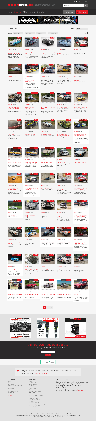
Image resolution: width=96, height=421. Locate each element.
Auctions (31, 394)
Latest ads (69, 12)
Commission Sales (12, 387)
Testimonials (11, 389)
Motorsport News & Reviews (36, 395)
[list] (85, 33)
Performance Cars (33, 398)
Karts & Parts (32, 392)
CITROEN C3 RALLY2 (45, 215)
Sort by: (72, 28)
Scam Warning (11, 394)
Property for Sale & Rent (35, 406)
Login (80, 1)
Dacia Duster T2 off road (30, 134)
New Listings (11, 384)
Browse (10, 381)
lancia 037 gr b (11, 215)
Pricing (25, 12)
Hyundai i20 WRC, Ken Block (47, 242)
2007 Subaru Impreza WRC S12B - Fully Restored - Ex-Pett (80, 136)
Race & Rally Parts (33, 382)
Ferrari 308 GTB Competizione (81, 107)
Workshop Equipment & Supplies (37, 389)
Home (10, 12)
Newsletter (40, 12)
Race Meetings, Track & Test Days (37, 404)
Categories (17, 12)
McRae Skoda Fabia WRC (79, 52)
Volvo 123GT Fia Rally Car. (79, 269)
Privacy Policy (11, 388)
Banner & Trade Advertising (15, 385)
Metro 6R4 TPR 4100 (45, 79)
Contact (32, 12)
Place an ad (82, 12)
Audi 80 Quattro (61, 162)
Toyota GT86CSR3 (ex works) (14, 79)
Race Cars (31, 381)
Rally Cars (31, 385)
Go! (86, 5)
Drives (30, 387)
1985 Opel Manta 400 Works (14, 162)
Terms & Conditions (13, 391)
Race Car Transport (33, 384)
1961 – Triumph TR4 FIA (46, 188)
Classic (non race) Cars (34, 399)
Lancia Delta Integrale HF (63, 107)
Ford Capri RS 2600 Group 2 (63, 242)
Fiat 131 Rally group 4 (46, 269)
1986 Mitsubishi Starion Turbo (15, 294)
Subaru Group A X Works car (63, 79)
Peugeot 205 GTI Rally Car (80, 162)
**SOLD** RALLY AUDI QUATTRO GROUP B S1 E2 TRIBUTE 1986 (30, 80)
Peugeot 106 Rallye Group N (63, 269)
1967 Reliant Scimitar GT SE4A (31, 294)
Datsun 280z (11, 134)
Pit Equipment (32, 388)
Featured (10, 382)
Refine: (10, 33)
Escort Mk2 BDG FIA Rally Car (31, 269)
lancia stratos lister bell (46, 134)
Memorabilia (32, 401)
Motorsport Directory (34, 402)
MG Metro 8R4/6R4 (29, 242)
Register (85, 1)
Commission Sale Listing (35, 391)
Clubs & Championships (34, 405)
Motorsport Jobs (33, 397)
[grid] (87, 33)
